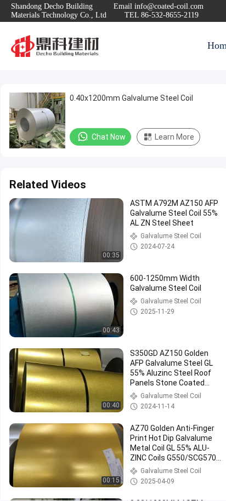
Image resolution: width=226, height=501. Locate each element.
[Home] (55, 46)
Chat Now (109, 137)
